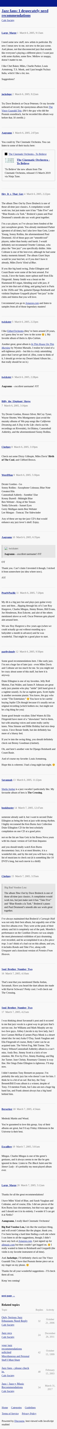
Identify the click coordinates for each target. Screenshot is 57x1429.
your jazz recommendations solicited (12, 1349)
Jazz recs (7, 1333)
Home (5, 1407)
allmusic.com (8, 1244)
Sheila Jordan (8, 789)
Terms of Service (10, 1413)
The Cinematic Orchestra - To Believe (28, 154)
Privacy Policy (29, 1413)
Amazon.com (32, 303)
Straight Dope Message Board (17, 3)
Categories (16, 1407)
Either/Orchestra (15, 331)
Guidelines (30, 1407)
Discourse (19, 1421)
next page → (8, 1295)
